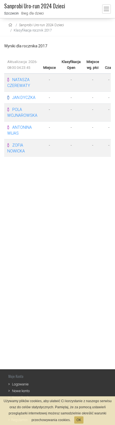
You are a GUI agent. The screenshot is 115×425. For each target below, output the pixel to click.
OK (78, 420)
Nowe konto (21, 391)
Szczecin (11, 13)
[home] (11, 25)
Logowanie (20, 384)
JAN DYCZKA (23, 97)
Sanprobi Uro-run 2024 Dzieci (41, 25)
